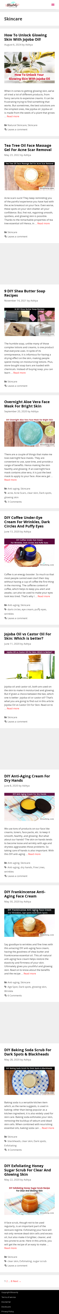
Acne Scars (20, 492)
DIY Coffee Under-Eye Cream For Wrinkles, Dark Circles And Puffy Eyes (27, 521)
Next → (17, 1281)
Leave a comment (17, 129)
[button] (52, 4)
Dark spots (45, 492)
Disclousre (6, 1307)
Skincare (32, 125)
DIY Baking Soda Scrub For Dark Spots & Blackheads (27, 1051)
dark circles (14, 609)
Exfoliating (10, 1145)
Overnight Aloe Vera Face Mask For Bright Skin (27, 403)
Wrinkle (8, 991)
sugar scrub (40, 1261)
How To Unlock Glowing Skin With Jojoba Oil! (25, 37)
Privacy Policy (7, 1311)
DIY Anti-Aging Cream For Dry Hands (27, 778)
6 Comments (15, 995)
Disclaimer (6, 1302)
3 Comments (15, 501)
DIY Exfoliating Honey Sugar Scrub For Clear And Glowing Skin (27, 1170)
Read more (13, 116)
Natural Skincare (17, 125)
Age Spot (13, 986)
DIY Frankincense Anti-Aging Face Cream (24, 893)
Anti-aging (13, 488)
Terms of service (8, 1297)
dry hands (26, 867)
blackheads (14, 1141)
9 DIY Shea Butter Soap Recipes (24, 293)
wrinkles (9, 613)
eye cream (27, 609)
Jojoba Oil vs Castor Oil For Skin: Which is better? (27, 636)
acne (10, 492)
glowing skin (11, 497)
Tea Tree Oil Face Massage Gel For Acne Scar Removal (28, 147)
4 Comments (15, 1149)
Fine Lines (38, 867)
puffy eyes (40, 609)
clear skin (32, 492)
